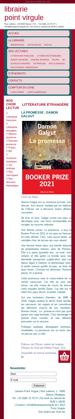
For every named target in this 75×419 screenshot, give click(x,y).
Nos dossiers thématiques (24, 67)
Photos (48, 45)
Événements (17, 73)
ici (22, 356)
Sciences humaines (20, 64)
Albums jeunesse (19, 60)
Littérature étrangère (49, 56)
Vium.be (60, 411)
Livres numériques (36, 92)
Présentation (17, 45)
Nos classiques (57, 64)
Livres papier (17, 92)
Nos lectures (18, 51)
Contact (20, 404)
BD (63, 60)
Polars (55, 60)
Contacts (15, 80)
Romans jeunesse (40, 60)
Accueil (13, 33)
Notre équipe (34, 45)
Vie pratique (39, 64)
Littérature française (22, 56)
